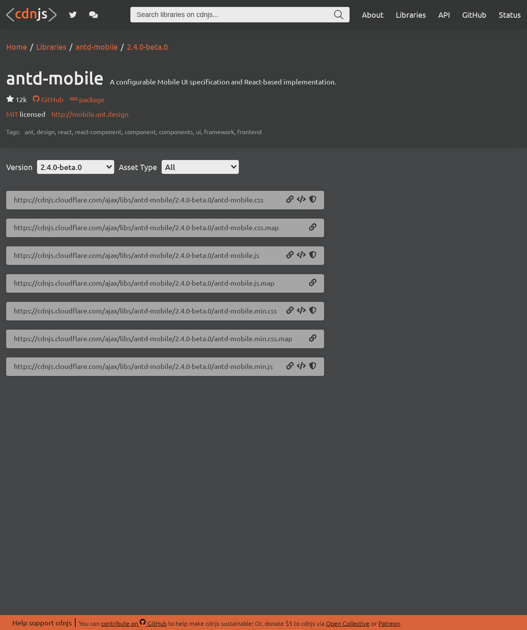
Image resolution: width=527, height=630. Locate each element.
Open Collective (348, 623)
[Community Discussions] (93, 15)
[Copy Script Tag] (301, 255)
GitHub (474, 14)
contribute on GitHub (134, 623)
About (372, 14)
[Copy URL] (290, 199)
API (444, 14)
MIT (13, 114)
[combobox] (75, 167)
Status (510, 14)
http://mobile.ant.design (90, 114)
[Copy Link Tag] (301, 199)
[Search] (338, 14)
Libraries (411, 14)
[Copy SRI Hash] (312, 199)
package (91, 99)
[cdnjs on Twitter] (73, 15)
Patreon (389, 623)
